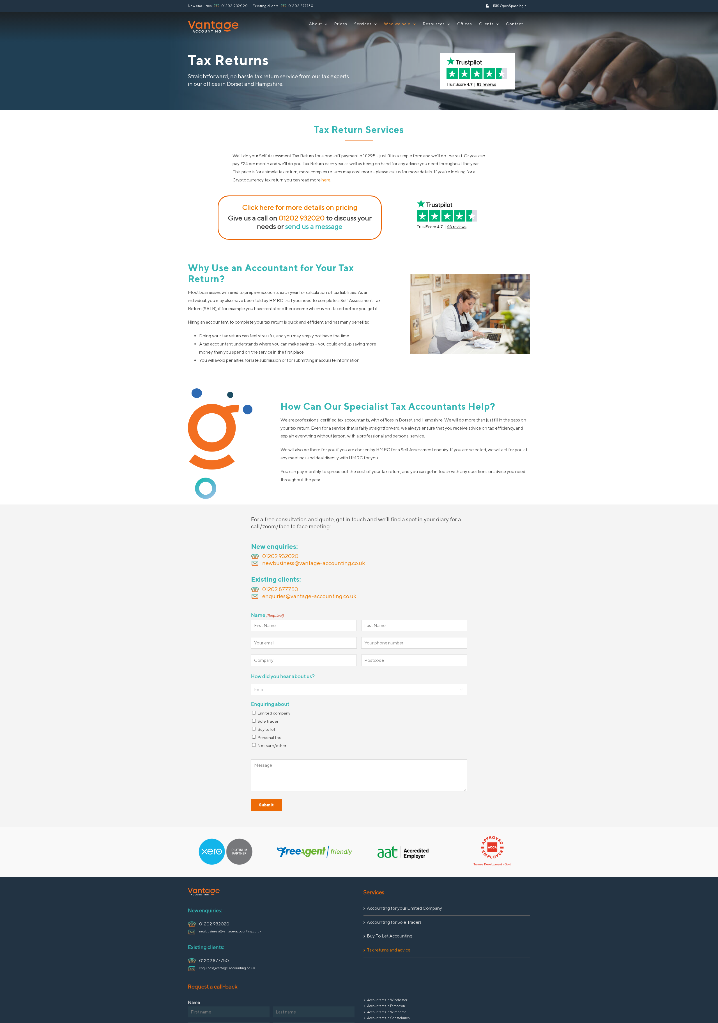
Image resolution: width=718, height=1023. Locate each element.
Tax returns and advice (388, 950)
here (325, 180)
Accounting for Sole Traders (394, 922)
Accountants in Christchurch (388, 1018)
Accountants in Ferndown (386, 1006)
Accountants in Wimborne (386, 1012)
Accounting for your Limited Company (404, 908)
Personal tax (269, 737)
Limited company (273, 713)
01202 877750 (301, 6)
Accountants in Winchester (387, 1000)
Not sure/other (271, 745)
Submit (266, 805)
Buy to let (266, 729)
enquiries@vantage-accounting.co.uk (309, 596)
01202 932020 (234, 6)
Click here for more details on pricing (299, 207)
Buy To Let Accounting (389, 936)
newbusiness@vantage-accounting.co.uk (313, 563)
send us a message (313, 226)
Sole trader (268, 721)
